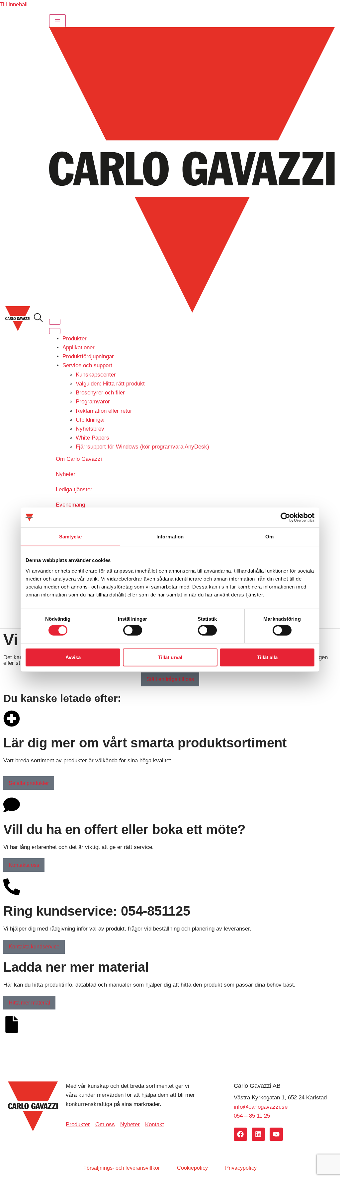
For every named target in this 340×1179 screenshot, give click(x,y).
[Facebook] (240, 1134)
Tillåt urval (170, 657)
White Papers (92, 438)
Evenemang (70, 505)
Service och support (87, 365)
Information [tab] (170, 536)
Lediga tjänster (74, 489)
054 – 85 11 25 (252, 1116)
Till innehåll (14, 4)
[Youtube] (276, 1134)
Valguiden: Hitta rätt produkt (110, 384)
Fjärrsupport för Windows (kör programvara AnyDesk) (142, 447)
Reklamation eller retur (104, 411)
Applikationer (78, 347)
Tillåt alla (267, 657)
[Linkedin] (258, 1134)
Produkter (74, 338)
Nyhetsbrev (90, 429)
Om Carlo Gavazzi (79, 459)
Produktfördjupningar (88, 356)
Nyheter (65, 474)
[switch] (132, 630)
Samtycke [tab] (70, 536)
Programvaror (93, 401)
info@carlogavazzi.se (261, 1107)
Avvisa (73, 657)
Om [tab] (269, 536)
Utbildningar (90, 420)
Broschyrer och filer (100, 392)
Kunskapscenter (96, 375)
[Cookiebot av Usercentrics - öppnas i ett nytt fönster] (285, 517)
